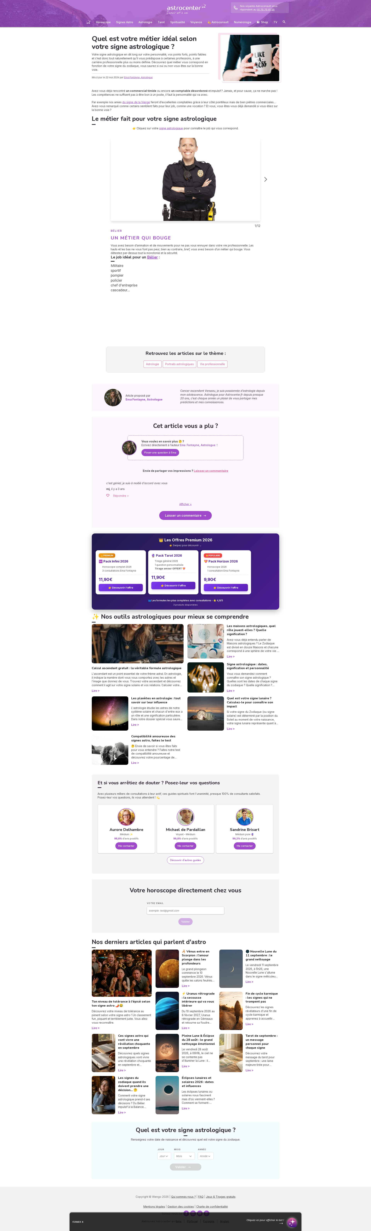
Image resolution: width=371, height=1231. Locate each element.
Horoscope (103, 22)
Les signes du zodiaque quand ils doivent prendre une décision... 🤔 (133, 1084)
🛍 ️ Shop (262, 22)
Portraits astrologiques (179, 364)
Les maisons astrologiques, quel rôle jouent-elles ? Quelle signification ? (251, 630)
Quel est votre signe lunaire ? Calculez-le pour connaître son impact (250, 702)
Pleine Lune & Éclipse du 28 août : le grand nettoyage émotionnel (198, 1040)
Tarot (161, 22)
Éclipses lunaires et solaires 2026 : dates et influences (198, 1082)
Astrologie (145, 22)
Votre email (155, 903)
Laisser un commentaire (183, 515)
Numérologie (242, 22)
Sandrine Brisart (244, 829)
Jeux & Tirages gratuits (221, 1196)
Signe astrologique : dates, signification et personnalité (248, 666)
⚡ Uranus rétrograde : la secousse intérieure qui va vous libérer (198, 1000)
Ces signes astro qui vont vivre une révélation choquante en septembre (134, 1042)
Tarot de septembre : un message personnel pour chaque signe (261, 1042)
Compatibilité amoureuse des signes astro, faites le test (153, 738)
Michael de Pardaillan (185, 829)
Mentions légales (154, 1206)
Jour (160, 1149)
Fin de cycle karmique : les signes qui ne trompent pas (262, 998)
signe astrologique (171, 128)
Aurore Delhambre (126, 829)
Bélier (152, 257)
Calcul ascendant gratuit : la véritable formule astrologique (136, 668)
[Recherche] (284, 22)
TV (275, 22)
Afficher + (185, 504)
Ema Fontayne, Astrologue (138, 77)
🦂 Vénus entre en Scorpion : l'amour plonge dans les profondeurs (195, 957)
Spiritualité (177, 22)
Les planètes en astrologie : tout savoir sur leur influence (156, 700)
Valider (185, 921)
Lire (94, 690)
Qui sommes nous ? (183, 1196)
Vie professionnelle (212, 364)
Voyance (196, 22)
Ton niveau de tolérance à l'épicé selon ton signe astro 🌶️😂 (121, 1003)
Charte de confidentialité (212, 1206)
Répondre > (121, 495)
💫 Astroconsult (218, 22)
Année (202, 1149)
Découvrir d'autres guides (185, 860)
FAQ (200, 1196)
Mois (177, 1149)
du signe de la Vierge (136, 102)
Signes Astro (124, 22)
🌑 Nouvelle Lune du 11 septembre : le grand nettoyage (261, 955)
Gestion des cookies (181, 1206)
